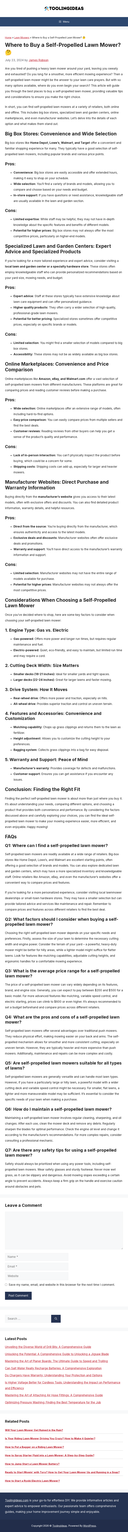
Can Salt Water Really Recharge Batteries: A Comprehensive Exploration (53, 1368)
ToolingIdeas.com (16, 1500)
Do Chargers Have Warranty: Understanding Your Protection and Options (53, 1375)
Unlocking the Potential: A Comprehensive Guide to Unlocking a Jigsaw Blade (57, 1354)
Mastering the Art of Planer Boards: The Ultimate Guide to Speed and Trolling (56, 1361)
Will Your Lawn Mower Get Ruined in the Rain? (34, 1430)
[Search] (56, 1319)
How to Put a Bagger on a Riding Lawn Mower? (34, 1447)
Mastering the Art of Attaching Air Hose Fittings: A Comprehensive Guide (54, 1395)
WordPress (89, 1525)
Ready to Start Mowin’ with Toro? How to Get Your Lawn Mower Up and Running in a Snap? (62, 1472)
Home (8, 37)
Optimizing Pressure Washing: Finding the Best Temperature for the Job (53, 1402)
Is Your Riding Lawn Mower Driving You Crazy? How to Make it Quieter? (50, 1438)
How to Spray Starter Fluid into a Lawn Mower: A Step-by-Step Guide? (49, 1455)
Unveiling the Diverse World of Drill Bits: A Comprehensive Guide (48, 1347)
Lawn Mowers (21, 37)
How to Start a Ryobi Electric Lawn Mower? (32, 1480)
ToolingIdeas (59, 1525)
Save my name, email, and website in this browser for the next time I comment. (62, 1284)
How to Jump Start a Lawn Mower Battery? (32, 1463)
